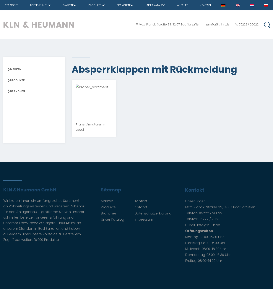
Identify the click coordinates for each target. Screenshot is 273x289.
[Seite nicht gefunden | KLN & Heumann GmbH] (223, 4)
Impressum (143, 219)
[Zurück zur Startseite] (38, 24)
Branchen (123, 5)
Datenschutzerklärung (152, 213)
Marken (68, 5)
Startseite (11, 5)
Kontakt (205, 5)
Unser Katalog (155, 5)
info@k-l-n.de (219, 24)
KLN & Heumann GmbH (29, 190)
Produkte (94, 5)
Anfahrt (182, 5)
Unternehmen (39, 5)
